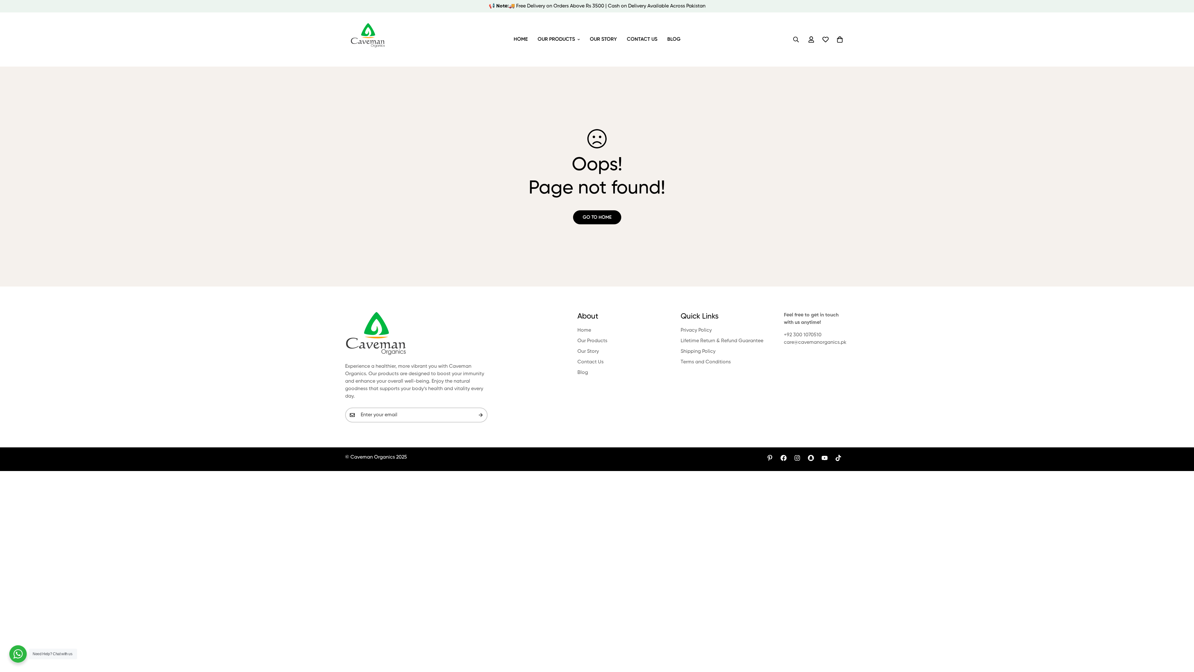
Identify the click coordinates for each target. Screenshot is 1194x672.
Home (521, 39)
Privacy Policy (696, 330)
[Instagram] (797, 458)
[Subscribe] (481, 415)
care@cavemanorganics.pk (815, 342)
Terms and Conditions (706, 362)
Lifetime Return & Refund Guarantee (722, 340)
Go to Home (597, 217)
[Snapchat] (811, 458)
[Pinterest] (770, 458)
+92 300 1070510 (802, 335)
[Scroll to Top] (1182, 638)
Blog (674, 39)
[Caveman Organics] (368, 39)
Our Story (603, 39)
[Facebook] (783, 458)
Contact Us (642, 39)
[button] (840, 39)
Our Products (556, 39)
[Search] (796, 39)
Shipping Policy (698, 351)
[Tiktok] (838, 458)
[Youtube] (824, 458)
